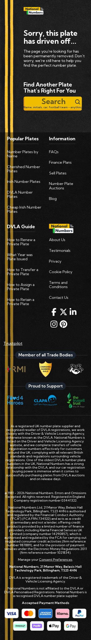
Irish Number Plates (23, 181)
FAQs (54, 151)
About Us (57, 239)
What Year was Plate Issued (20, 256)
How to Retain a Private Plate (20, 301)
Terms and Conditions (58, 284)
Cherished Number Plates (23, 168)
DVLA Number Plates (20, 194)
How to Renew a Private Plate (21, 241)
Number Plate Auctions (61, 185)
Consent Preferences (55, 559)
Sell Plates (57, 173)
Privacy (55, 261)
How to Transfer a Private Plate (22, 271)
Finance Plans (60, 162)
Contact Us (58, 297)
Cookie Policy (60, 271)
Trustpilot (13, 343)
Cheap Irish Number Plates (24, 209)
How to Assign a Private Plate (21, 286)
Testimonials (59, 250)
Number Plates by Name (22, 153)
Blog (53, 198)
